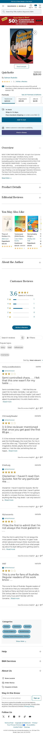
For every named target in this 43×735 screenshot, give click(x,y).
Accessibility (31, 621)
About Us (7, 567)
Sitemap (27, 623)
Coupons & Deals (11, 583)
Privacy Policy (29, 602)
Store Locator (10, 574)
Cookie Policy (17, 623)
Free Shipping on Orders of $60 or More (21, 1)
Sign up (36, 594)
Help (4, 547)
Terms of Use (9, 619)
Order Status (9, 579)
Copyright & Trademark (23, 619)
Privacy (34, 619)
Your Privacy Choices (14, 621)
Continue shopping (21, 45)
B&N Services (9, 557)
